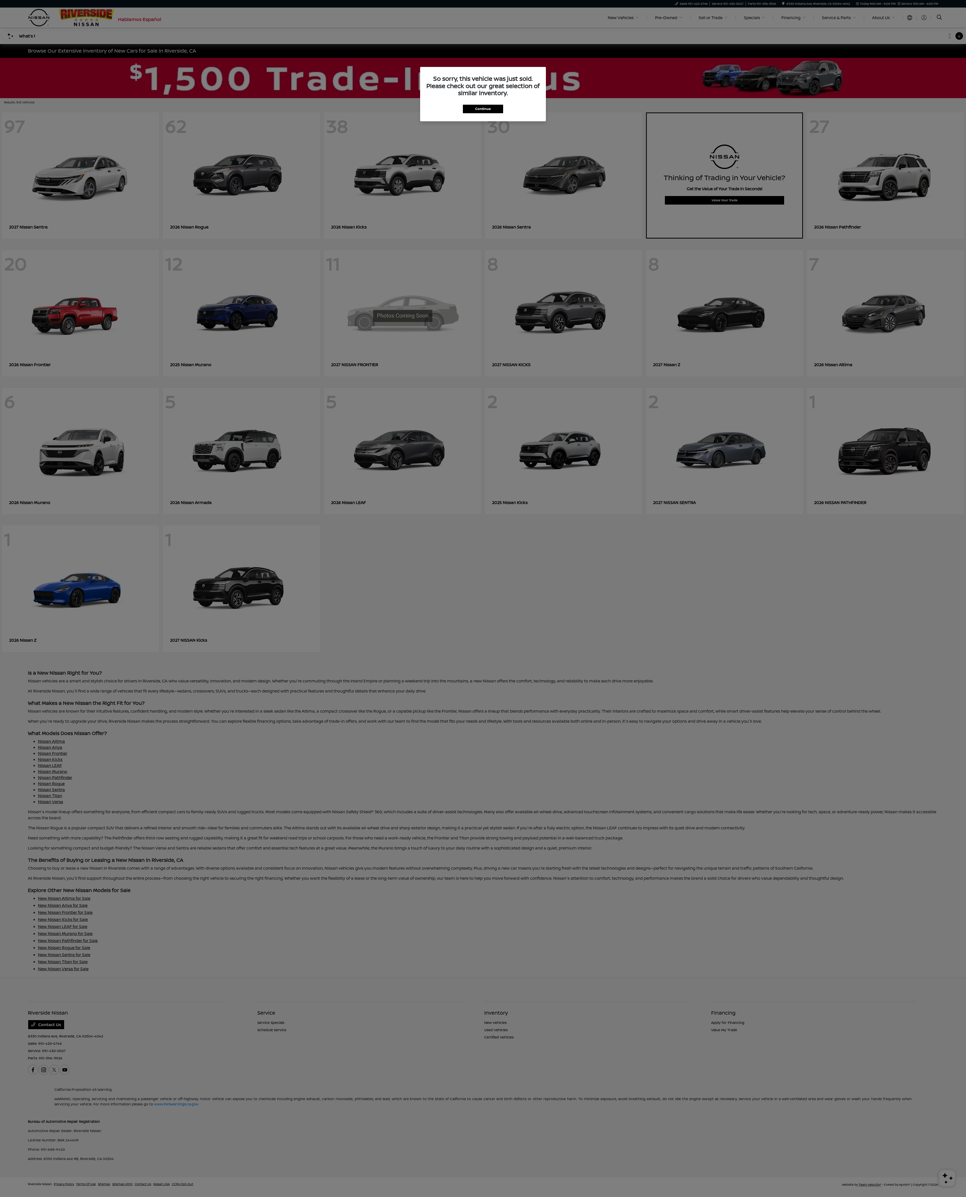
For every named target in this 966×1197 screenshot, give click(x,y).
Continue (483, 108)
